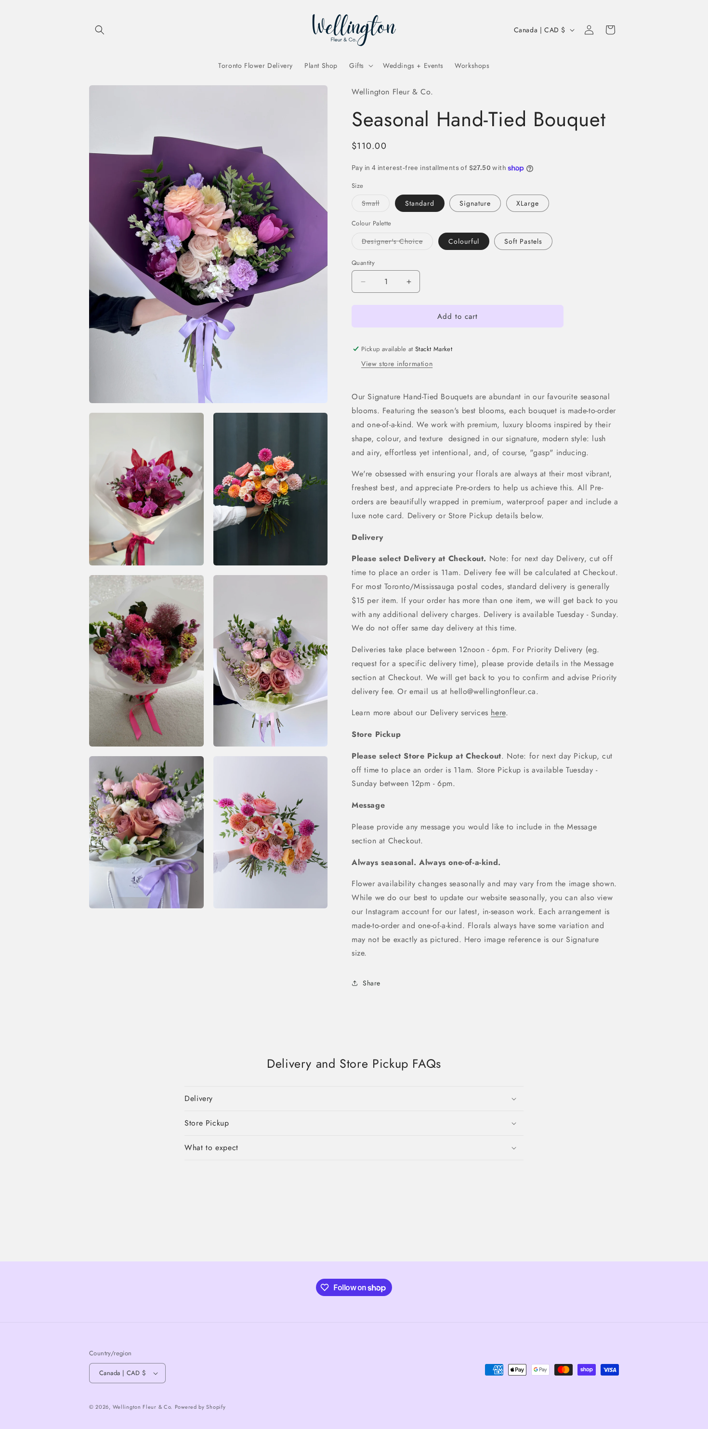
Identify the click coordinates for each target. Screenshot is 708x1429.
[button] (99, 29)
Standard (419, 203)
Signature (475, 203)
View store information (397, 363)
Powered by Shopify (200, 1407)
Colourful (463, 241)
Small (371, 203)
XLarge (527, 203)
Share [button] (371, 983)
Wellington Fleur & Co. (142, 1407)
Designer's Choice (392, 241)
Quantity (363, 262)
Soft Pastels (523, 241)
